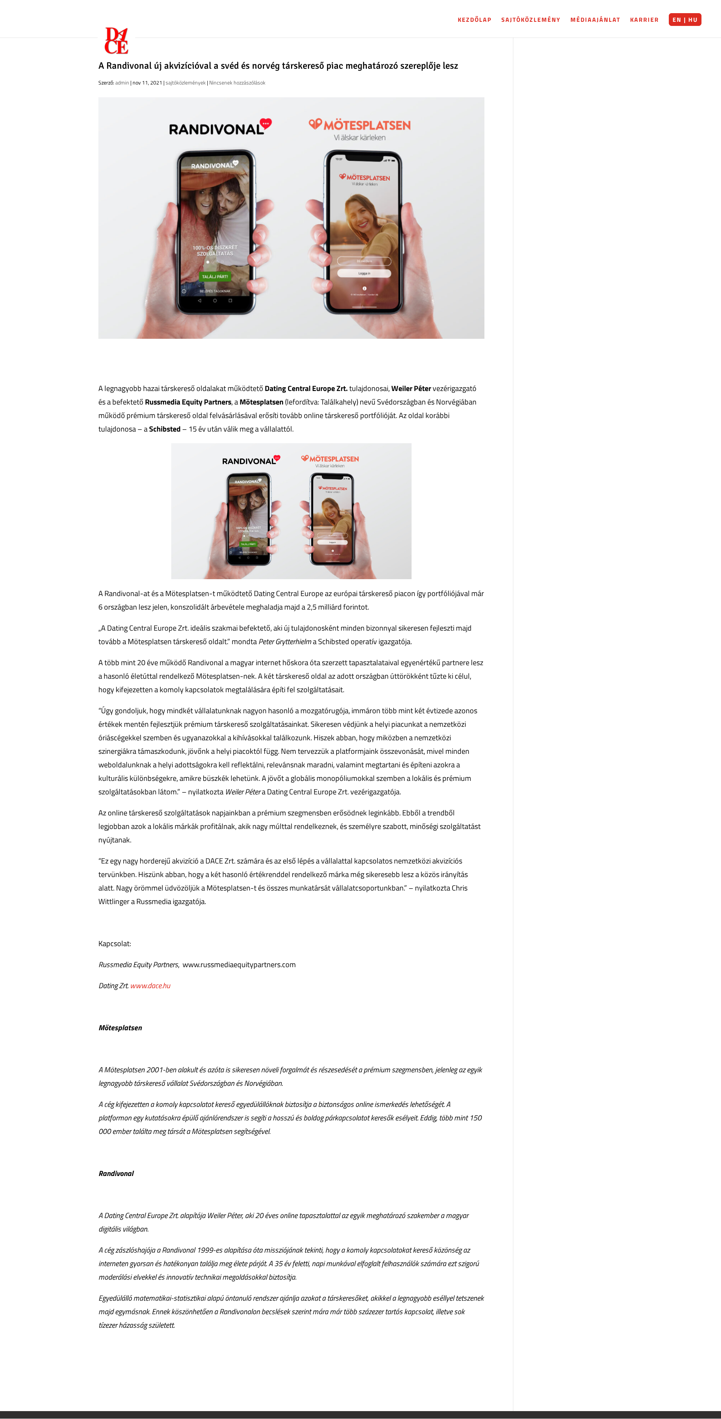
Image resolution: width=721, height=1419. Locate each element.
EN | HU (685, 19)
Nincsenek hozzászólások (237, 82)
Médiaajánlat (595, 19)
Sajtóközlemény (531, 19)
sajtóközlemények (186, 82)
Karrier (644, 19)
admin (122, 82)
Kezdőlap (475, 19)
